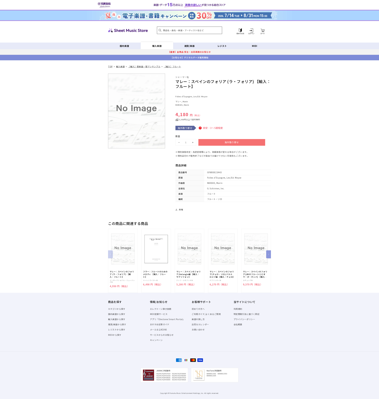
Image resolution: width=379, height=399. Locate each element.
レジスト (222, 45)
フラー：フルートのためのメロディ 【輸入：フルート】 (155, 274)
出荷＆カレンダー (200, 324)
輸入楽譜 (157, 45)
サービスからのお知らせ (162, 334)
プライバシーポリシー (244, 319)
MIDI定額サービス (159, 314)
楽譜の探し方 (198, 319)
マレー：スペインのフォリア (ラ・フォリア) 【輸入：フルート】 (122, 274)
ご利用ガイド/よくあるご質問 (206, 314)
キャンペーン (156, 340)
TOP (110, 66)
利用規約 (238, 308)
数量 (177, 136)
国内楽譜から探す (116, 314)
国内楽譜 (124, 45)
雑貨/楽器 (189, 45)
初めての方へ (198, 308)
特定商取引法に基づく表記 (247, 314)
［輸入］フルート (172, 66)
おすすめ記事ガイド (159, 324)
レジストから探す (116, 329)
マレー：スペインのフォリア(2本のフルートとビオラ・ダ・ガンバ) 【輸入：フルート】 (255, 274)
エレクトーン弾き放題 (160, 308)
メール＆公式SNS (158, 329)
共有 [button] (181, 209)
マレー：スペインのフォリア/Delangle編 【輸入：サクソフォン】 (188, 274)
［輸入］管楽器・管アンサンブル (144, 66)
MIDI (254, 45)
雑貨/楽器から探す (117, 324)
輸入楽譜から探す (116, 319)
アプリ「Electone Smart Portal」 (167, 319)
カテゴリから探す (116, 308)
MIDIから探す (114, 334)
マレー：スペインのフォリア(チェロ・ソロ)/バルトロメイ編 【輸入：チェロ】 (222, 274)
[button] (189, 30)
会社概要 (238, 324)
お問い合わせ (198, 329)
